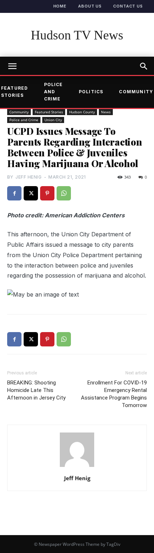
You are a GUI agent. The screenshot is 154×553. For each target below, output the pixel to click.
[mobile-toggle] (12, 66)
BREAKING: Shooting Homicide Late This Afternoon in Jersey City (36, 390)
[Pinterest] (47, 193)
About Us (90, 6)
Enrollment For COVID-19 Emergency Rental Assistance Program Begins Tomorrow (114, 393)
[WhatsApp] (64, 193)
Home (60, 6)
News (106, 111)
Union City (53, 119)
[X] (31, 193)
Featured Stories (49, 111)
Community (19, 111)
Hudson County (82, 111)
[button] (144, 66)
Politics (91, 91)
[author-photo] (77, 466)
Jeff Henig (28, 177)
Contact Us (128, 6)
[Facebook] (14, 193)
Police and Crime (53, 92)
